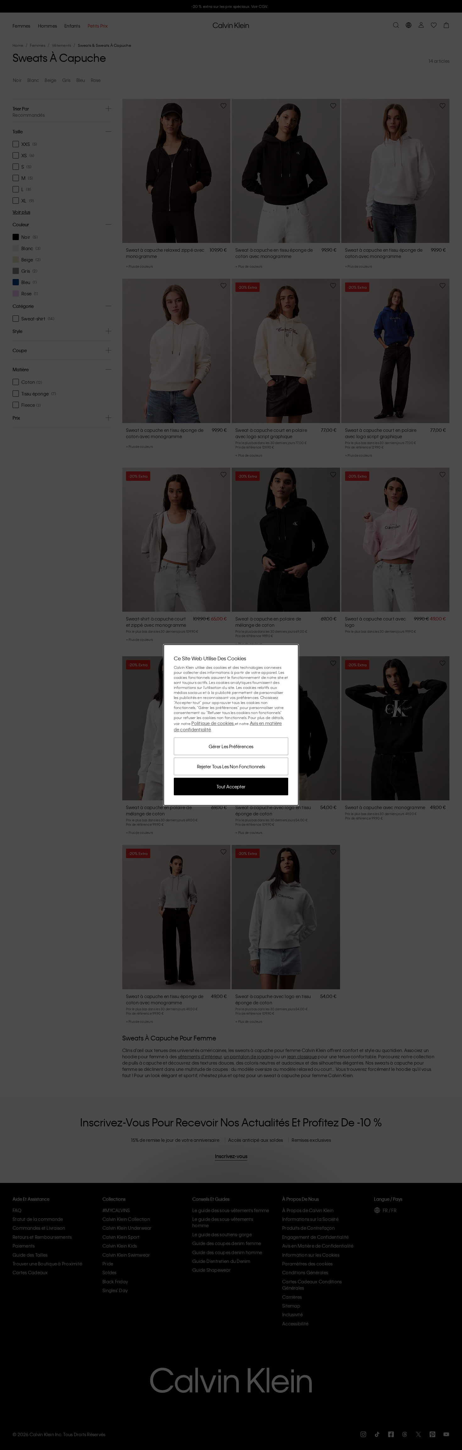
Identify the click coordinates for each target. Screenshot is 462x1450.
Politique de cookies (212, 723)
